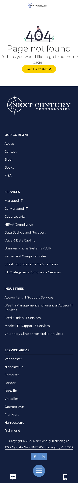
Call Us (13, 477)
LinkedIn (43, 456)
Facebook (35, 456)
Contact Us (65, 477)
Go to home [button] (38, 69)
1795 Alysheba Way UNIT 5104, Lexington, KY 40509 (39, 447)
